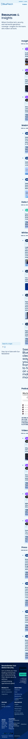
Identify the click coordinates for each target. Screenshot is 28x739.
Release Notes (18, 708)
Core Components (6, 690)
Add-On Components (7, 692)
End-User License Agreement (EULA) (19, 713)
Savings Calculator (6, 706)
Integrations (5, 694)
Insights (16, 704)
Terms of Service (17, 735)
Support (21, 1)
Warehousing (18, 696)
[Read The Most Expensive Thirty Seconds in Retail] (26, 274)
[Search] (4, 347)
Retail (16, 692)
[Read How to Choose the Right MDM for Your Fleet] (26, 526)
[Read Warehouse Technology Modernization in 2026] (26, 103)
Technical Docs (18, 706)
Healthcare (17, 690)
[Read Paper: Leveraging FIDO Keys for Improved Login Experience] (26, 327)
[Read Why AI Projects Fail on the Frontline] (26, 76)
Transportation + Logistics (19, 699)
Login (25, 1)
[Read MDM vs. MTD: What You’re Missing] (26, 499)
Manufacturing (18, 694)
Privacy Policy (11, 735)
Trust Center (18, 711)
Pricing (3, 704)
